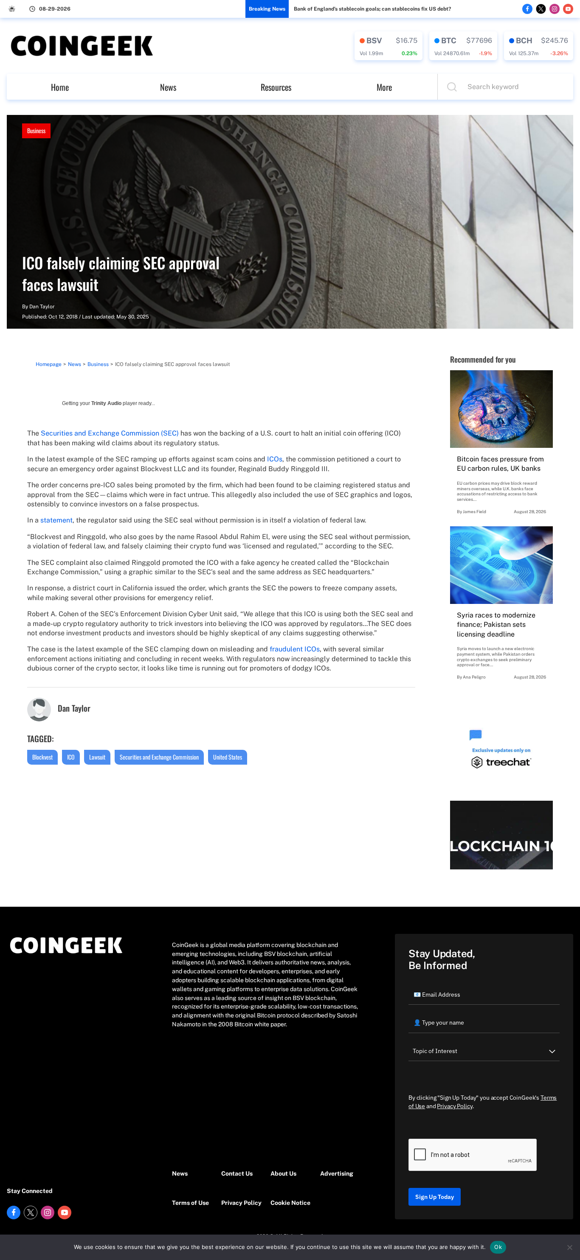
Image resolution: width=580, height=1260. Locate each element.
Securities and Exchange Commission (159, 756)
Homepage (49, 364)
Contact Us (237, 1173)
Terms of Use (190, 1202)
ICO (71, 756)
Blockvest (42, 756)
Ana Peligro (474, 676)
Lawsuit (97, 756)
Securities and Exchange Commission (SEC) (110, 433)
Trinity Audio (106, 403)
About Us (283, 1173)
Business (36, 130)
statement (56, 520)
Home (60, 87)
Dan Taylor (42, 307)
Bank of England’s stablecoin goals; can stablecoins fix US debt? (372, 9)
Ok (498, 1246)
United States (227, 756)
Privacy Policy (241, 1202)
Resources (276, 87)
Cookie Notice (290, 1202)
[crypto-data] (388, 45)
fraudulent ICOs (295, 649)
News (168, 87)
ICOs (274, 459)
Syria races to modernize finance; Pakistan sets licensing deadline (496, 624)
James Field (474, 511)
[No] (569, 1247)
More (384, 87)
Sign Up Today (434, 1197)
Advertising (336, 1173)
